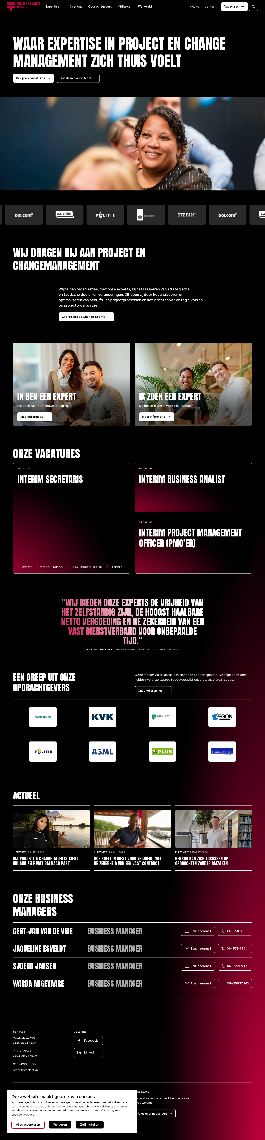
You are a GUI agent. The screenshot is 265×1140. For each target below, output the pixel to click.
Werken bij (145, 6)
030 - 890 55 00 (24, 1064)
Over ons (76, 6)
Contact (210, 6)
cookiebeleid (25, 1114)
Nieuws (194, 6)
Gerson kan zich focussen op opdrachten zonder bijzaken (201, 861)
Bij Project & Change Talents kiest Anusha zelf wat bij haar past (45, 861)
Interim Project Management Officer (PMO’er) (190, 538)
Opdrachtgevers (100, 6)
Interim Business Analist (182, 479)
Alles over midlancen (152, 1114)
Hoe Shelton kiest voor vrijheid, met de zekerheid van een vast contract (128, 861)
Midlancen (125, 6)
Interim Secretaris (50, 479)
